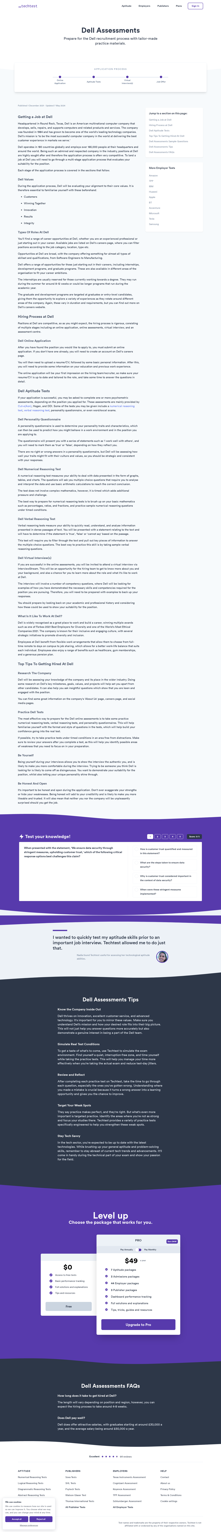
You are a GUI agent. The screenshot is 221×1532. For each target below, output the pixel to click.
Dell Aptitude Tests (159, 130)
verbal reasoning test (36, 410)
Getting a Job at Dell (160, 119)
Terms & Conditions (170, 1495)
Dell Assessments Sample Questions (168, 141)
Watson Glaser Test (75, 1495)
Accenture (154, 207)
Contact (164, 1477)
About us (165, 1483)
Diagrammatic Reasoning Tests (34, 1489)
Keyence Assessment (124, 1489)
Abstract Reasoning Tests (31, 1495)
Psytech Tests (72, 1489)
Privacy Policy (167, 1489)
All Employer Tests (123, 1507)
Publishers (163, 5)
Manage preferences (29, 1525)
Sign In (195, 5)
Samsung (154, 224)
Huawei (153, 191)
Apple (152, 197)
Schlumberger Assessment (127, 1501)
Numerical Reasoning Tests (32, 1477)
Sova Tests (71, 1477)
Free (69, 1306)
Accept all (17, 1519)
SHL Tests (70, 1483)
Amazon (153, 175)
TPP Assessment (122, 1495)
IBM (151, 186)
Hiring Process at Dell (160, 125)
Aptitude (126, 5)
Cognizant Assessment (125, 1483)
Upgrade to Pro (138, 1324)
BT (150, 202)
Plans (179, 5)
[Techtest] (28, 6)
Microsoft (154, 213)
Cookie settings (168, 1501)
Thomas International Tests (79, 1501)
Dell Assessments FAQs (161, 152)
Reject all (41, 1519)
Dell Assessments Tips (161, 146)
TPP (151, 180)
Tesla (151, 218)
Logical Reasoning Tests (30, 1483)
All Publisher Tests (75, 1507)
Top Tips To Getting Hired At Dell (166, 135)
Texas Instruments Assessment (129, 1477)
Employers (144, 5)
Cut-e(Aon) (24, 406)
